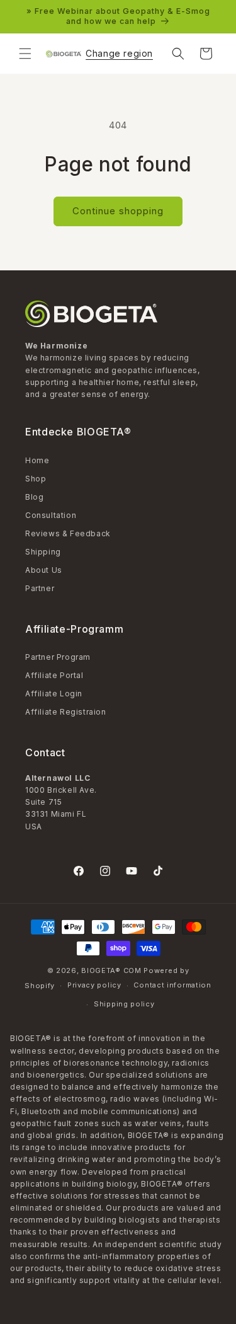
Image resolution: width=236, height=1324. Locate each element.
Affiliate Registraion (65, 712)
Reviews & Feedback (68, 533)
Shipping (43, 551)
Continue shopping (118, 211)
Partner (39, 588)
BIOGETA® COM (111, 970)
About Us (43, 570)
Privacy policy (94, 985)
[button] (25, 53)
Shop (35, 478)
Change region (119, 53)
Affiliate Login (53, 693)
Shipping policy (124, 1003)
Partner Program (58, 657)
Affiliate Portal (54, 675)
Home (37, 460)
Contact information (172, 985)
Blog (34, 497)
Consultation (50, 515)
